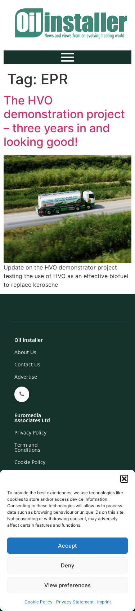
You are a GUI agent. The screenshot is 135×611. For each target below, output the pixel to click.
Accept (67, 545)
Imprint (104, 602)
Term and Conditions (27, 447)
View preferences (67, 585)
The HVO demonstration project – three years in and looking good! (64, 121)
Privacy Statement (75, 602)
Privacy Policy (30, 432)
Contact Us (27, 364)
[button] (124, 478)
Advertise (25, 376)
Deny (68, 565)
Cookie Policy (38, 602)
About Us (25, 352)
